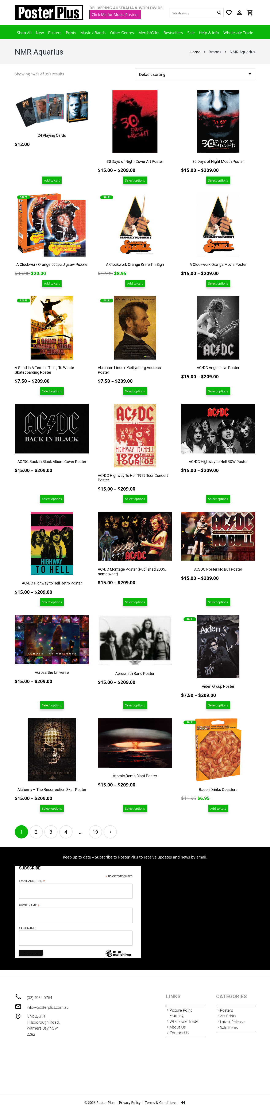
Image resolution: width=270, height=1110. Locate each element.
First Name (29, 905)
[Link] (49, 12)
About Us (178, 1027)
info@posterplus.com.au (48, 1007)
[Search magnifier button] (219, 13)
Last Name (27, 928)
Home (195, 51)
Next (110, 832)
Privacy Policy (129, 1102)
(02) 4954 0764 (39, 997)
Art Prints (228, 1015)
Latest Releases (233, 1021)
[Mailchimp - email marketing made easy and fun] (118, 956)
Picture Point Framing (181, 1013)
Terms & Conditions (161, 1102)
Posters (226, 1010)
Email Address (32, 881)
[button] (52, 180)
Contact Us (179, 1032)
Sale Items (229, 1027)
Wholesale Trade (184, 1021)
